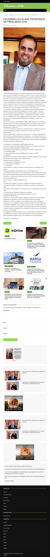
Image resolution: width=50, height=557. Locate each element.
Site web (5, 333)
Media (4, 509)
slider (6, 266)
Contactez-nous (6, 515)
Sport (4, 503)
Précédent (8, 223)
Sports (4, 545)
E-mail (5, 328)
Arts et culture (6, 528)
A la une (5, 491)
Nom (4, 322)
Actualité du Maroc (7, 494)
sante (4, 536)
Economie (14, 25)
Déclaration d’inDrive (10, 238)
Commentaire (6, 310)
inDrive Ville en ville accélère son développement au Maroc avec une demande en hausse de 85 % (25, 477)
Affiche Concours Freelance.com (10, 218)
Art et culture (6, 500)
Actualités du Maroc (7, 525)
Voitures (5, 548)
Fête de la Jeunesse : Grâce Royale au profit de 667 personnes (18, 466)
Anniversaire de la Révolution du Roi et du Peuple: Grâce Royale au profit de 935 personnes (25, 469)
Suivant (42, 223)
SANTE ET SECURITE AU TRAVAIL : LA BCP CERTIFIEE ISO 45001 (13, 270)
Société (5, 506)
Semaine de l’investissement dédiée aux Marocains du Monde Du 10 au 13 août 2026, (36, 296)
